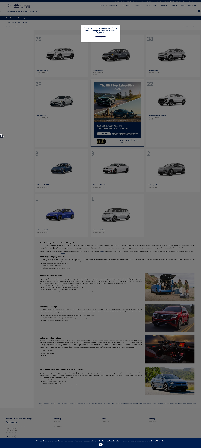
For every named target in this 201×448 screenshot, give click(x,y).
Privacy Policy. (160, 441)
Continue (100, 37)
